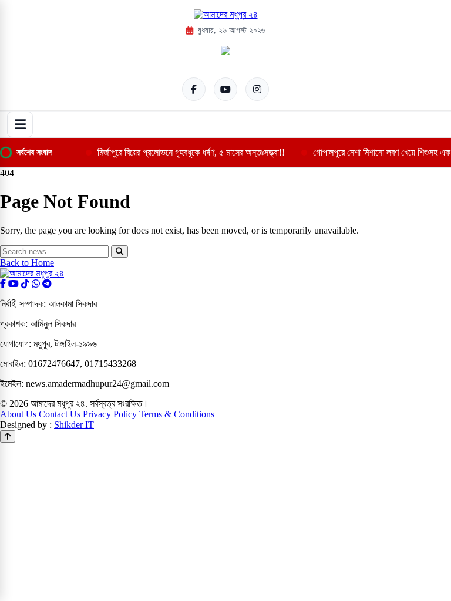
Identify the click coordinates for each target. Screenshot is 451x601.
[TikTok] (25, 284)
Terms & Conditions (176, 414)
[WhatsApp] (36, 284)
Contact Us (59, 414)
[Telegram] (47, 284)
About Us (18, 414)
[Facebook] (194, 89)
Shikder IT (74, 425)
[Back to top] (7, 436)
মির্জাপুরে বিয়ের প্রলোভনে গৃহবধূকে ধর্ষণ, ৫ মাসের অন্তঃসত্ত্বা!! (191, 152)
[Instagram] (257, 89)
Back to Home (27, 263)
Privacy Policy (110, 414)
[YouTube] (225, 89)
